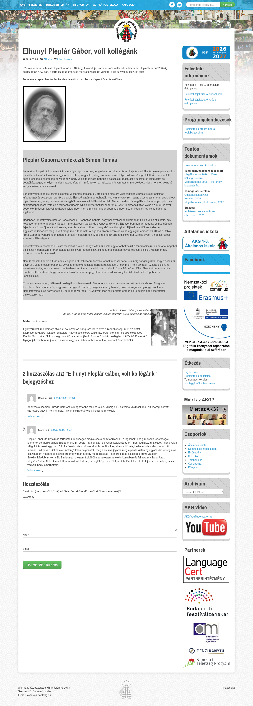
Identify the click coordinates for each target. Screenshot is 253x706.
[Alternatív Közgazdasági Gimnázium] (126, 31)
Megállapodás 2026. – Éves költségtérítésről (200, 176)
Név (26, 535)
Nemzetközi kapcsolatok (202, 448)
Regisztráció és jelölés (197, 376)
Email (27, 548)
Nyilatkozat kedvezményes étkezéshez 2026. (200, 213)
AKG (22, 5)
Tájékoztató (191, 372)
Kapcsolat (129, 5)
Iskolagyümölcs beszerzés (199, 383)
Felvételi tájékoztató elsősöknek (203, 94)
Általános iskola (105, 5)
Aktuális (48, 59)
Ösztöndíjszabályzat (196, 194)
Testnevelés (195, 460)
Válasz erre (34, 416)
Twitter (179, 5)
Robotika (193, 456)
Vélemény (28, 497)
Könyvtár (193, 467)
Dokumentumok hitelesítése (200, 165)
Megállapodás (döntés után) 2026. (204, 202)
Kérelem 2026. (193, 198)
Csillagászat (195, 463)
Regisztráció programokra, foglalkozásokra (200, 130)
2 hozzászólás (64, 59)
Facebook (172, 5)
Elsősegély (194, 452)
